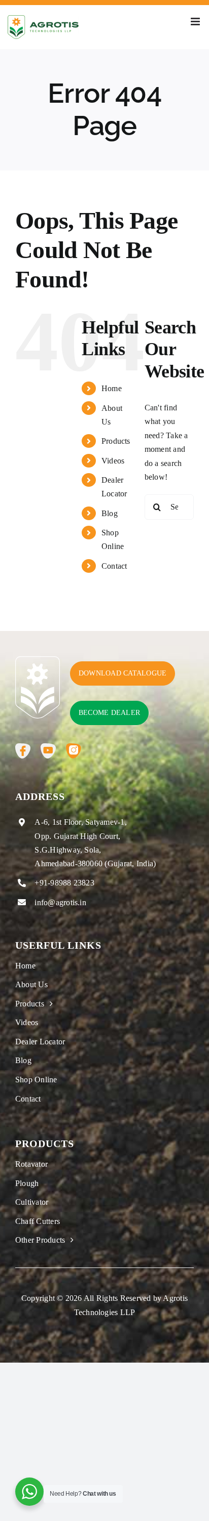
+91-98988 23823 (64, 882)
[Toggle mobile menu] (196, 21)
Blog (109, 513)
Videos (112, 460)
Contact (114, 566)
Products (115, 441)
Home (111, 388)
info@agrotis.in (60, 902)
